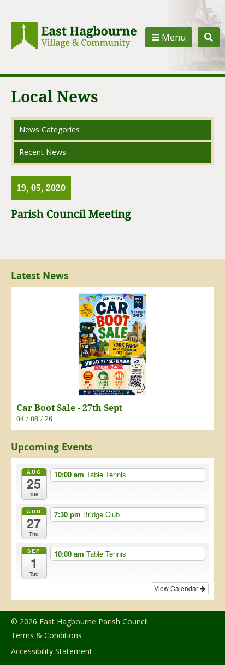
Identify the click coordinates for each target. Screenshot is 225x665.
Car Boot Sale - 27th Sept (69, 408)
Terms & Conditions (46, 635)
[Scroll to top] (202, 642)
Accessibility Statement (51, 651)
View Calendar (177, 588)
